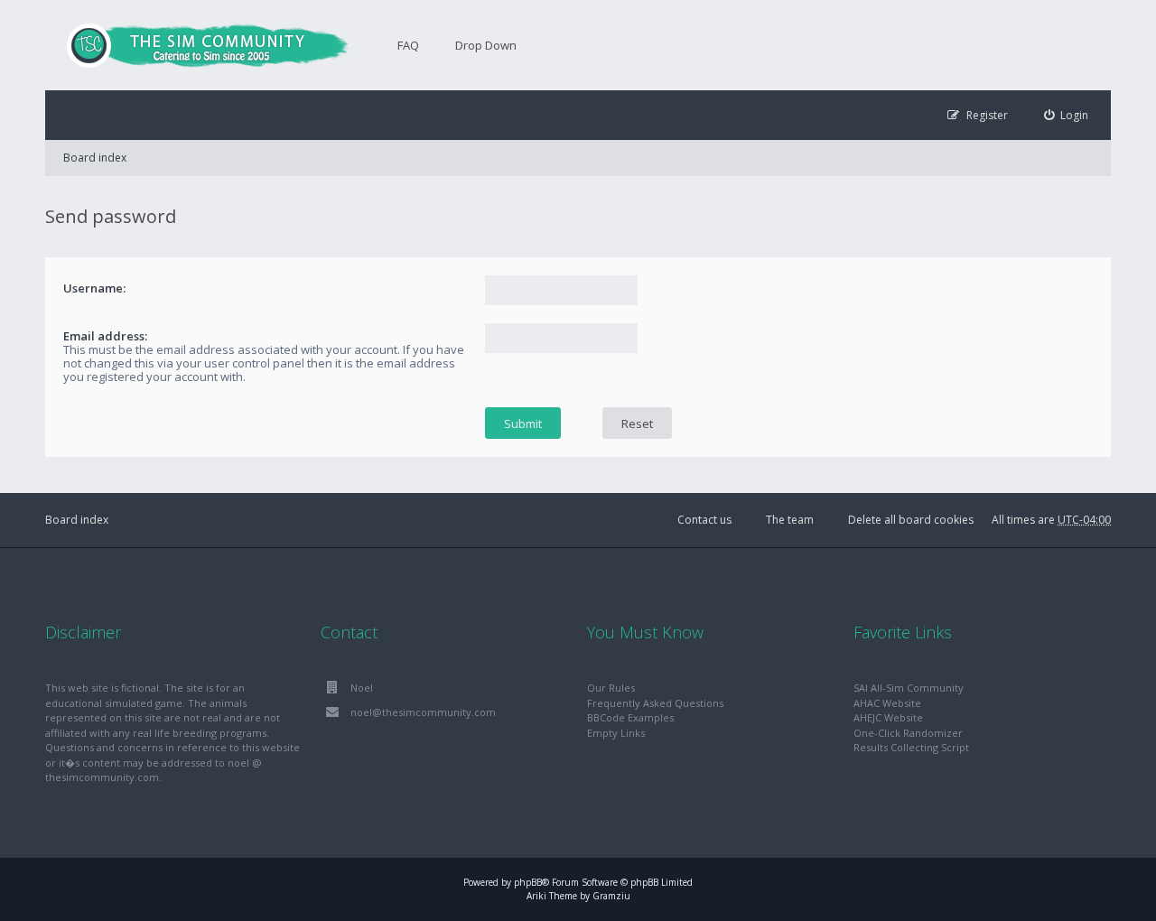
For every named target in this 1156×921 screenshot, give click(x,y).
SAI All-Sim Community (908, 687)
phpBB (528, 882)
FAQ (408, 45)
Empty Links (616, 733)
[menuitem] (1066, 115)
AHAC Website (887, 703)
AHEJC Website (888, 717)
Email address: (105, 336)
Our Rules (611, 687)
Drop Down (486, 45)
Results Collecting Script (911, 747)
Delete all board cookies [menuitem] (911, 519)
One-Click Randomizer (908, 733)
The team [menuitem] (790, 519)
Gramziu (611, 895)
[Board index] (198, 45)
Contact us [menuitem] (704, 519)
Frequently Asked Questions (655, 703)
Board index (94, 157)
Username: (94, 288)
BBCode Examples (630, 717)
